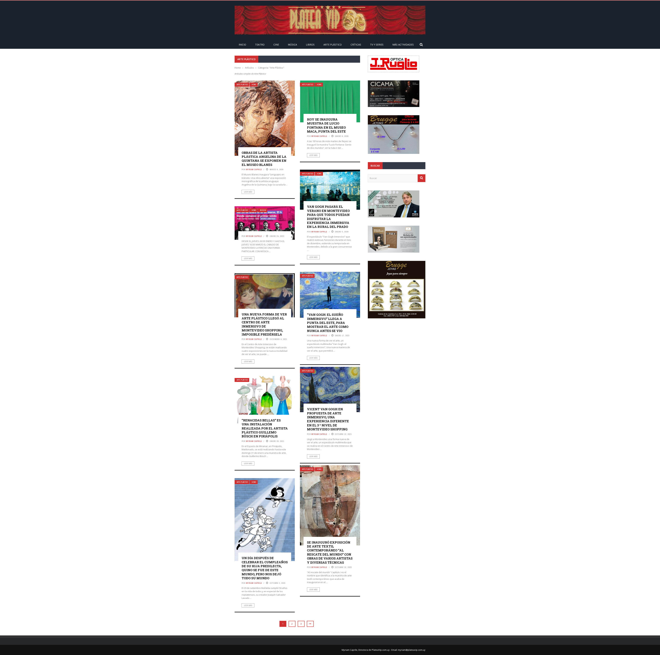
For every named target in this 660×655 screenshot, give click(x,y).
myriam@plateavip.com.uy (411, 649)
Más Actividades (403, 44)
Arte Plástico (332, 44)
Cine (276, 44)
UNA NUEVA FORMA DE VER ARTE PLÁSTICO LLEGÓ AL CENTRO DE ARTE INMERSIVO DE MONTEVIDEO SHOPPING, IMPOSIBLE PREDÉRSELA (264, 324)
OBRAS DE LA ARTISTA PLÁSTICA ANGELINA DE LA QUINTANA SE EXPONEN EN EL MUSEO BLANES (264, 159)
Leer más (248, 192)
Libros (310, 44)
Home (254, 84)
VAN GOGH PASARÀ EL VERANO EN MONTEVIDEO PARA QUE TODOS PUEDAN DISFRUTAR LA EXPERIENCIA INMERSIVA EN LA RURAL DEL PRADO (328, 217)
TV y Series (376, 44)
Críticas (356, 44)
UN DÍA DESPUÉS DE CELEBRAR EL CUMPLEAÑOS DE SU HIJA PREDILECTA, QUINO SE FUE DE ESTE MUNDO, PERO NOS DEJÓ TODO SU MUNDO (265, 568)
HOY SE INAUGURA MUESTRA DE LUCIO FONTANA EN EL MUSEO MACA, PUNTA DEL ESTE (326, 125)
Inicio (242, 44)
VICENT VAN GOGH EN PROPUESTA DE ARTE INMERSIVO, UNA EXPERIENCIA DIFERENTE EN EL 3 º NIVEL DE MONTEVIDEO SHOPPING (328, 419)
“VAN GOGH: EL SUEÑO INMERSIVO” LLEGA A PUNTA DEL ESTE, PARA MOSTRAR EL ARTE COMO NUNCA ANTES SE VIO (327, 323)
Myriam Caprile (254, 169)
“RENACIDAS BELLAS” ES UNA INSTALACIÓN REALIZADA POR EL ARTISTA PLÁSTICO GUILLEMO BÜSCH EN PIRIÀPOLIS (265, 428)
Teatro (260, 44)
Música (292, 44)
